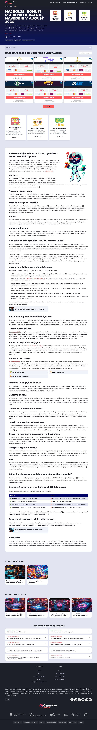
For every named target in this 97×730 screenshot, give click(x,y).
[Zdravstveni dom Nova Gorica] (76, 714)
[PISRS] (37, 714)
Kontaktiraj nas (60, 673)
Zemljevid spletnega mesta (39, 682)
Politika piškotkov (48, 727)
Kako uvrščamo (59, 676)
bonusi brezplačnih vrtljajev (35, 345)
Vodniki (82, 2)
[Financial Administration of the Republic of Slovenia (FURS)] (17, 714)
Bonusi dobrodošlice (15, 332)
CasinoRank (49, 171)
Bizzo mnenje (48, 100)
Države (39, 679)
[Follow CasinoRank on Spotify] (86, 699)
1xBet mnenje (77, 100)
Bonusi (39, 671)
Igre (39, 673)
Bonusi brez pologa (14, 361)
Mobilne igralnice (55, 2)
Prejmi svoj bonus (19, 74)
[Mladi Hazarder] (66, 714)
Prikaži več (47, 106)
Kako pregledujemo (60, 679)
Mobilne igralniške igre (70, 2)
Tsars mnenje (48, 77)
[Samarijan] (55, 714)
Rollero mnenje (78, 77)
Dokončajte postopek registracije (35, 278)
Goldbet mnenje (19, 77)
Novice (90, 2)
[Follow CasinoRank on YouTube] (82, 699)
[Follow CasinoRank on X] (79, 699)
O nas (60, 671)
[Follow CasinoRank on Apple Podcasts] (90, 699)
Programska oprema (39, 676)
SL (6, 699)
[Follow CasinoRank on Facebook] (72, 699)
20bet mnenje (19, 100)
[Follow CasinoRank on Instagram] (75, 699)
